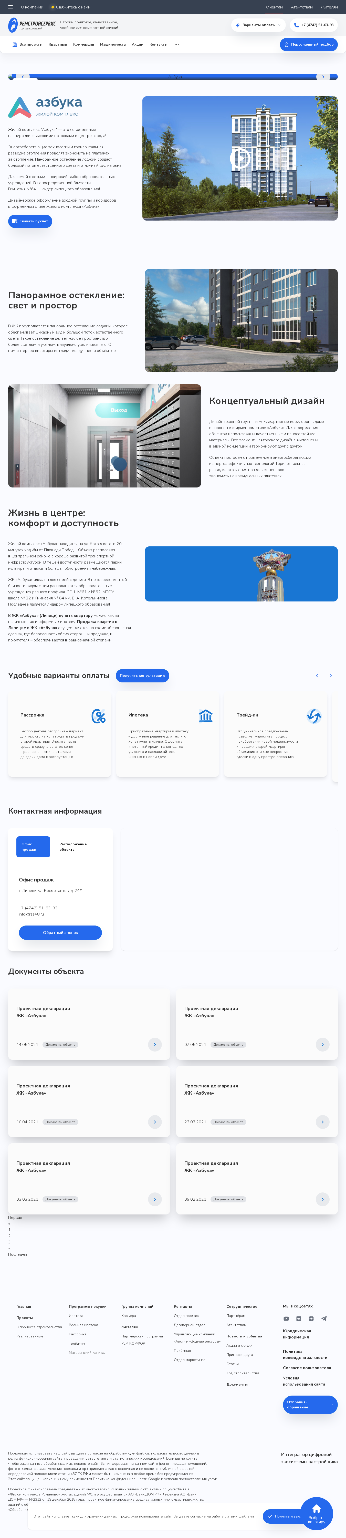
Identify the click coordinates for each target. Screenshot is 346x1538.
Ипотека (76, 1315)
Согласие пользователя (307, 1368)
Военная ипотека (83, 1325)
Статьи (232, 1364)
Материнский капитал (87, 1352)
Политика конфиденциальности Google (126, 1479)
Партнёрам (235, 1315)
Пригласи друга (239, 1354)
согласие (198, 1516)
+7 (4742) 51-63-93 (317, 25)
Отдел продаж (186, 1315)
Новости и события (244, 1336)
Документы (237, 1384)
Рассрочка (78, 1334)
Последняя (18, 1254)
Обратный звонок (60, 933)
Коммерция (83, 44)
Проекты (24, 1317)
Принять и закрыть (291, 1516)
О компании (32, 7)
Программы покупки (88, 1306)
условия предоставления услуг (190, 1479)
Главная (23, 1306)
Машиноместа (113, 44)
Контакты (158, 44)
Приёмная (182, 1350)
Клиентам (274, 7)
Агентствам (302, 7)
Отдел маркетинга (189, 1359)
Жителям (329, 7)
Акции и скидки (239, 1345)
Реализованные (29, 1336)
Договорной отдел (189, 1325)
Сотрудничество (241, 1306)
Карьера (128, 1315)
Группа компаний (137, 1306)
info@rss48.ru (31, 914)
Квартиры (58, 44)
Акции (137, 44)
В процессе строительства (39, 1327)
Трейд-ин (77, 1343)
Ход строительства (242, 1373)
